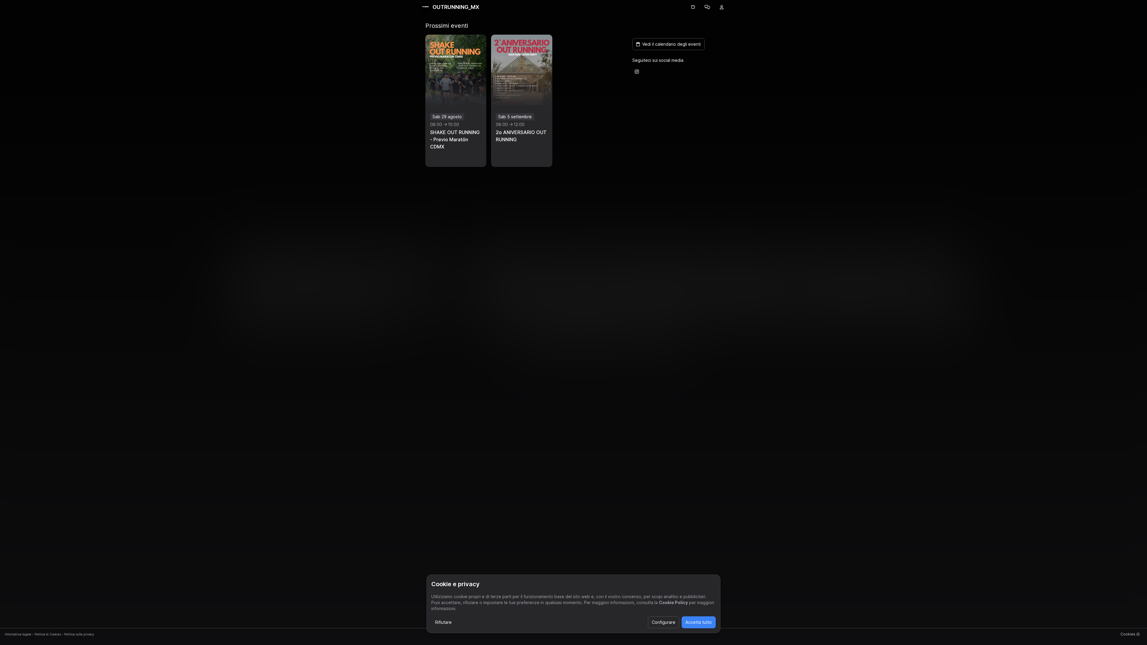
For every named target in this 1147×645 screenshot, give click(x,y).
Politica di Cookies (48, 634)
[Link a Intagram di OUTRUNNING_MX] (636, 72)
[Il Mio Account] (721, 7)
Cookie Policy (673, 602)
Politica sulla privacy (79, 634)
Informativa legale (18, 634)
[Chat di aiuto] (707, 7)
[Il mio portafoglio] (693, 7)
